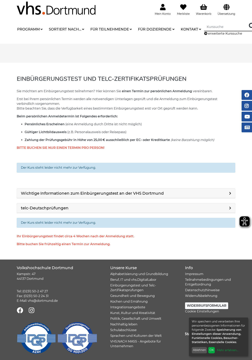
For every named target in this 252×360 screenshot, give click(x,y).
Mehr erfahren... (227, 350)
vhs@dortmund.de (43, 301)
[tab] (126, 193)
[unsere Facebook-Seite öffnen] (20, 310)
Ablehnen (199, 350)
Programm (28, 29)
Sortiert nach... (65, 29)
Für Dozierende (154, 29)
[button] (126, 193)
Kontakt (189, 29)
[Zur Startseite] (56, 8)
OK (211, 350)
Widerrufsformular (206, 306)
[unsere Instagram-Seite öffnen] (31, 310)
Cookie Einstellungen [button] (202, 311)
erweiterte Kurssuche (224, 33)
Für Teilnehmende (109, 29)
